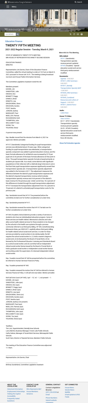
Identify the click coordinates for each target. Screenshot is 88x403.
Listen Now (64, 113)
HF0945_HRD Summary (69, 93)
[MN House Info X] (70, 34)
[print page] (82, 34)
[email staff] (78, 34)
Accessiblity (11, 396)
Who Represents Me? (33, 389)
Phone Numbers (51, 398)
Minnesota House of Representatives (33, 29)
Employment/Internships (16, 391)
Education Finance (13, 41)
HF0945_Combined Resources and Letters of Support (69, 100)
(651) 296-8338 (51, 392)
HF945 (63, 66)
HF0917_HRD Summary (69, 81)
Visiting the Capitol (14, 394)
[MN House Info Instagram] (74, 34)
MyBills (67, 392)
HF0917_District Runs (68, 105)
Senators (29, 394)
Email (48, 395)
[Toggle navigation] (8, 6)
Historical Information (15, 389)
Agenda (63, 79)
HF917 (63, 58)
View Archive (65, 119)
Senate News (69, 390)
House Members (32, 391)
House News (69, 387)
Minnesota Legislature (20, 2)
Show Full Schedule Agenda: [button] (70, 143)
